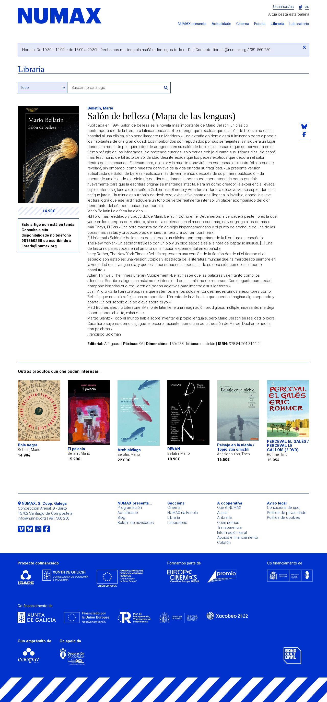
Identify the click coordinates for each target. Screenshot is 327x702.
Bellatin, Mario (100, 108)
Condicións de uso (283, 507)
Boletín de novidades (136, 522)
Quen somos (228, 522)
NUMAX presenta (192, 24)
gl (300, 7)
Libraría (277, 24)
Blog (121, 517)
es (307, 7)
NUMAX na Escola (182, 512)
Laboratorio (299, 24)
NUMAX (60, 16)
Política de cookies (283, 517)
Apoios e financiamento (237, 537)
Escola (259, 24)
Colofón (224, 542)
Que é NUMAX (229, 507)
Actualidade (221, 24)
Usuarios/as (283, 7)
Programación (130, 507)
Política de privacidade (286, 512)
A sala (222, 512)
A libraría (224, 517)
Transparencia (229, 527)
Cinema (242, 24)
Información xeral (232, 532)
